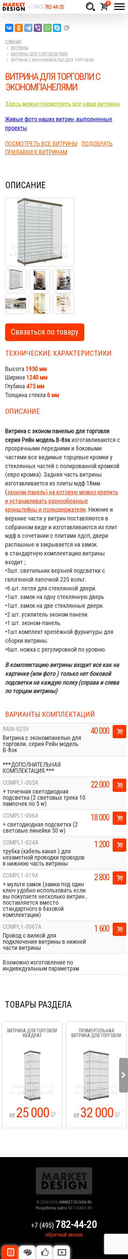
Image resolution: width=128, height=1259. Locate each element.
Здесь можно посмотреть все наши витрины (62, 103)
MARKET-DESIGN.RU (75, 1202)
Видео (61, 1252)
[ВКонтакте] (9, 28)
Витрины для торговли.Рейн (39, 54)
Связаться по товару (45, 332)
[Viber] (38, 28)
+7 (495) (45, 6)
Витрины (19, 48)
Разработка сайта (51, 1208)
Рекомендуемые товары (44, 1252)
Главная (13, 41)
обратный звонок (64, 1234)
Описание (10, 1252)
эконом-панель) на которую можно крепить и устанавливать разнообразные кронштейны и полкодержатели (61, 501)
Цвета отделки (27, 1252)
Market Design (13, 7)
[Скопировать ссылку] (66, 28)
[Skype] (57, 28)
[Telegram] (28, 28)
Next (123, 1075)
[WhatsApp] (47, 28)
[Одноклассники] (19, 28)
